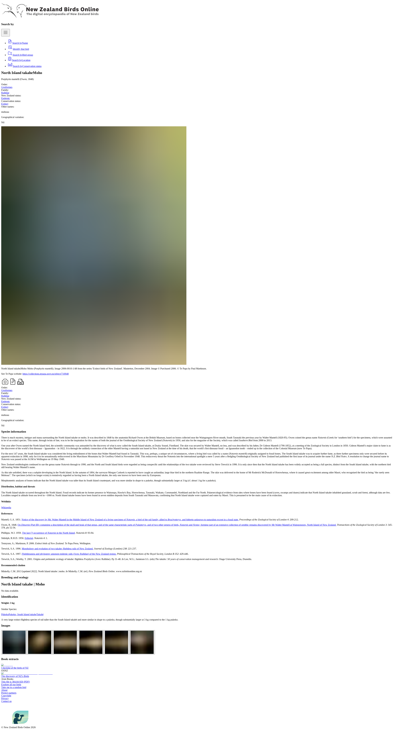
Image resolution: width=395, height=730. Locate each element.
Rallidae (5, 92)
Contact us (6, 701)
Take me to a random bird (13, 687)
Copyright (6, 695)
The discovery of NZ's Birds (15, 676)
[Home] (50, 16)
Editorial (29, 538)
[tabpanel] (197, 501)
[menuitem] (17, 43)
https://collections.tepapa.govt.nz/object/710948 (46, 373)
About (4, 690)
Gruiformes (6, 87)
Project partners (8, 693)
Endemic (5, 98)
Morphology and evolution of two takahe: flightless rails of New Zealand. (57, 548)
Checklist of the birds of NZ (15, 668)
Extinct (4, 104)
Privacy (5, 698)
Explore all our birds (11, 684)
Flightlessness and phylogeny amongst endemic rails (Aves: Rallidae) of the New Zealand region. (69, 554)
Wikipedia (6, 507)
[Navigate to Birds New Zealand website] (20, 724)
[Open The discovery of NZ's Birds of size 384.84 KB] (27, 673)
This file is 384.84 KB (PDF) (15, 681)
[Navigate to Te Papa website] (6, 724)
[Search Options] (5, 32)
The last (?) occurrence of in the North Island (48, 533)
